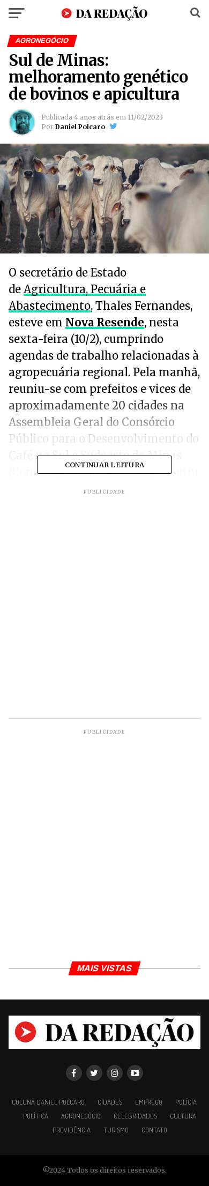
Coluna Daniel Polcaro (48, 1102)
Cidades (110, 1102)
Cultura (183, 1116)
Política (35, 1116)
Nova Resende (104, 322)
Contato (154, 1129)
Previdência (72, 1129)
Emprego (148, 1102)
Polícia (186, 1102)
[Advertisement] (104, 605)
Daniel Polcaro (80, 127)
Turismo (116, 1129)
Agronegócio (81, 1116)
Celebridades (135, 1116)
